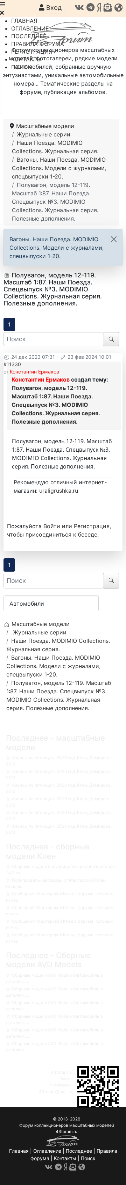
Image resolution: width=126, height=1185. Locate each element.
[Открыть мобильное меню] (2, 4)
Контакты (65, 1158)
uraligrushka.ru (58, 490)
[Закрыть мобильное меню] (2, 12)
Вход (53, 7)
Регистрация (92, 526)
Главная (19, 1151)
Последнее (79, 1151)
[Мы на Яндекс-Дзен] (99, 7)
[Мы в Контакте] (79, 7)
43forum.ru (61, 1072)
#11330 (12, 364)
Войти (51, 526)
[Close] (113, 239)
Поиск (88, 1158)
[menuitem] (24, 20)
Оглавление (47, 1151)
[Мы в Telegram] (90, 7)
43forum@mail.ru (55, 1091)
